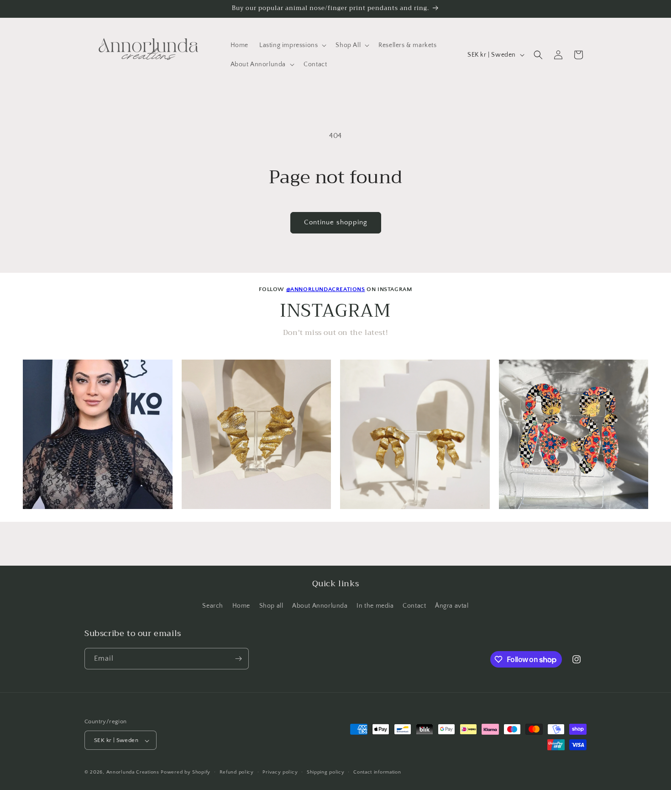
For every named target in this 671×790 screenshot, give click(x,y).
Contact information (377, 772)
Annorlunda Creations (132, 772)
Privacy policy (280, 772)
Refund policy (237, 772)
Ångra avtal (452, 606)
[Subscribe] (238, 658)
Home (241, 606)
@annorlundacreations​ (325, 289)
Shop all (271, 606)
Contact (414, 606)
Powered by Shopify (185, 772)
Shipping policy (326, 772)
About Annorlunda (320, 606)
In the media (374, 606)
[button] (292, 45)
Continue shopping (335, 222)
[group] (98, 434)
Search (212, 606)
